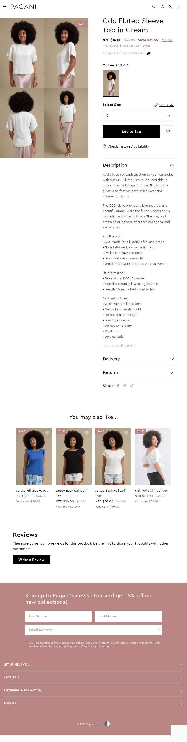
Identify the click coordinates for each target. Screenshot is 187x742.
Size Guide (166, 105)
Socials (10, 703)
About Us (11, 677)
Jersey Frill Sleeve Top (32, 490)
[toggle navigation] (4, 6)
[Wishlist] (162, 7)
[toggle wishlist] (168, 131)
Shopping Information (23, 690)
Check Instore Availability (128, 146)
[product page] (34, 456)
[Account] (170, 7)
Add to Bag (131, 131)
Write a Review (31, 560)
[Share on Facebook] (119, 386)
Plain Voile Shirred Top (151, 490)
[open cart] (178, 6)
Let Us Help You (17, 664)
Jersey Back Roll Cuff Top (71, 493)
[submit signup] (156, 630)
